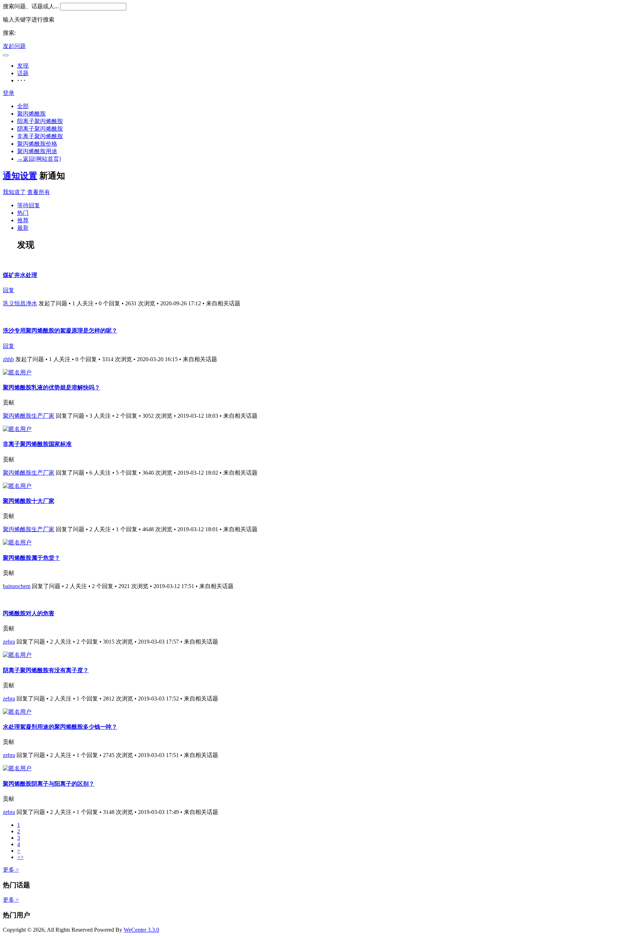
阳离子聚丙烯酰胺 (40, 121)
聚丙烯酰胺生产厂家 (28, 416)
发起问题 (14, 46)
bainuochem (16, 586)
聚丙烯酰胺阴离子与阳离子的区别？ (48, 784)
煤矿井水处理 (20, 275)
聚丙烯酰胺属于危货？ (31, 558)
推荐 (23, 220)
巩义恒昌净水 (20, 303)
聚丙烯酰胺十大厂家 (28, 501)
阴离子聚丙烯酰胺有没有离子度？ (46, 670)
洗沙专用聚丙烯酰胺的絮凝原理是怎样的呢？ (60, 331)
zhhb (8, 359)
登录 (8, 93)
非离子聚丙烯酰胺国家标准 (37, 444)
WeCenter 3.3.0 (141, 930)
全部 (23, 106)
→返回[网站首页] (39, 159)
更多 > (11, 870)
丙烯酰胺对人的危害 (28, 613)
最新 (23, 228)
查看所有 (38, 192)
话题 (23, 73)
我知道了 (14, 192)
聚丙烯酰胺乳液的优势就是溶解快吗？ (51, 387)
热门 (23, 213)
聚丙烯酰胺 (31, 114)
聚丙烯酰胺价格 (37, 144)
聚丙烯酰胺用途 (37, 151)
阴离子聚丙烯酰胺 (40, 129)
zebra (9, 642)
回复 (8, 290)
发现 (23, 66)
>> (20, 857)
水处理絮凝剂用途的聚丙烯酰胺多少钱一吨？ (60, 727)
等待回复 (28, 205)
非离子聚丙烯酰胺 (40, 136)
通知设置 (20, 175)
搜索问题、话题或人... (31, 6)
